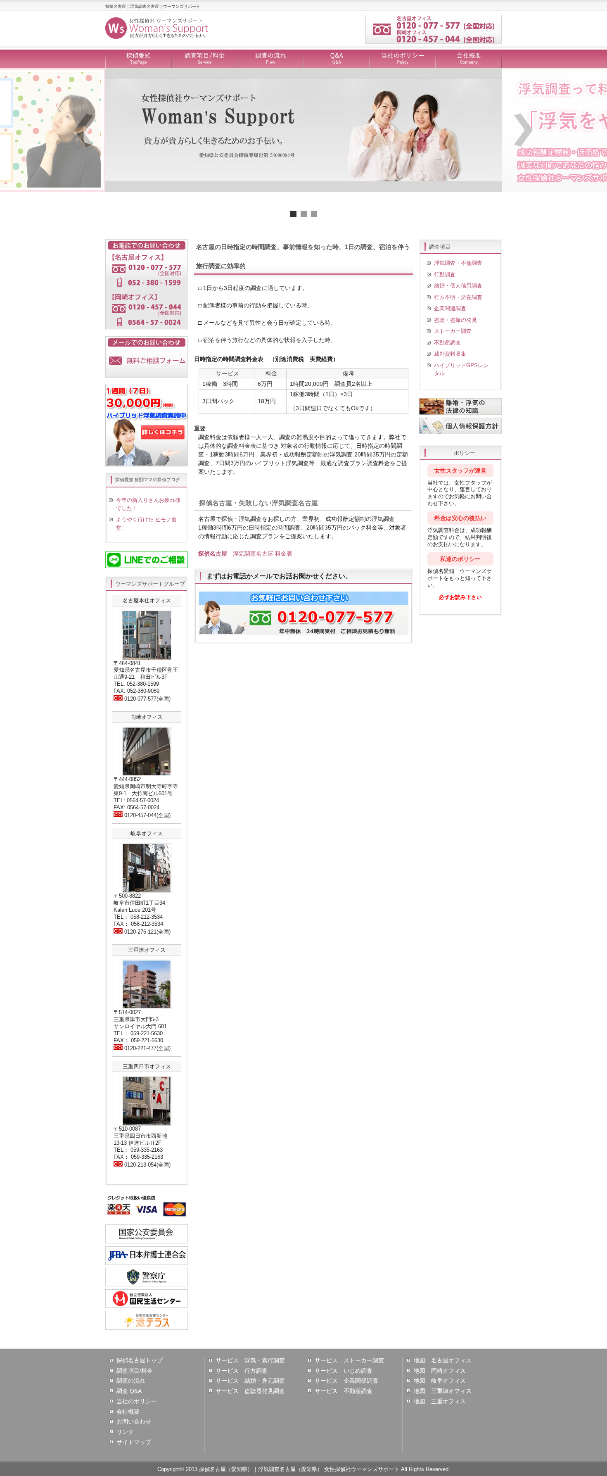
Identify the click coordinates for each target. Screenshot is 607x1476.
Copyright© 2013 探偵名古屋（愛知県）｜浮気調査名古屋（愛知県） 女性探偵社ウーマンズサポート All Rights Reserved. (303, 1469)
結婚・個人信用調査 (458, 286)
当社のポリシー (403, 59)
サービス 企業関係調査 (346, 1380)
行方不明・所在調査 (458, 297)
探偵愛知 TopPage (138, 59)
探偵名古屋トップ (139, 1360)
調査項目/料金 (204, 59)
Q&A (337, 59)
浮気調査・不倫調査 (458, 263)
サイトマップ (133, 1442)
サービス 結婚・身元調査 (250, 1380)
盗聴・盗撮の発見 (455, 320)
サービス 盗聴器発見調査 (250, 1391)
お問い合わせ (133, 1421)
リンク (125, 1431)
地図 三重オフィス (440, 1401)
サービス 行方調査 (242, 1370)
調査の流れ (270, 59)
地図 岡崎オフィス (440, 1370)
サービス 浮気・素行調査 (250, 1360)
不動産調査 (447, 343)
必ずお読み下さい (460, 597)
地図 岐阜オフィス (440, 1380)
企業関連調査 (450, 308)
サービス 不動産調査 (343, 1391)
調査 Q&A (129, 1391)
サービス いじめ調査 (343, 1370)
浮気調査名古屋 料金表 (245, 553)
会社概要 (469, 59)
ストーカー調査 (453, 331)
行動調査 (444, 274)
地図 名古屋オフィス (443, 1360)
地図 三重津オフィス (443, 1391)
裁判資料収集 (450, 354)
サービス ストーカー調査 (349, 1360)
